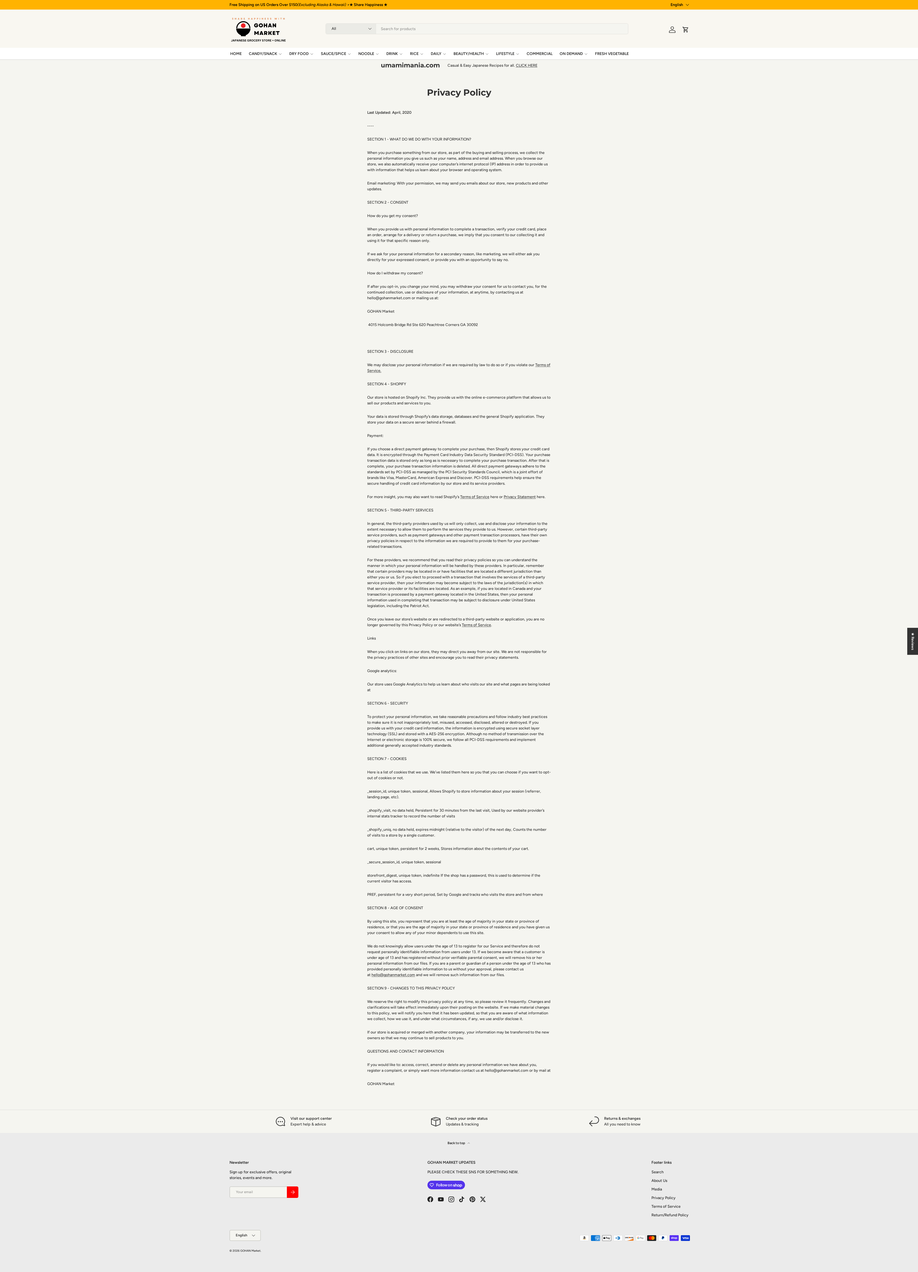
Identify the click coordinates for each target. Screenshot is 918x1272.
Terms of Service (474, 497)
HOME (236, 53)
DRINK (392, 53)
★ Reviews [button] (913, 641)
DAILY (436, 53)
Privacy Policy (663, 1198)
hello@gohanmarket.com (393, 975)
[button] (685, 29)
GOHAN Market (250, 1250)
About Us (659, 1180)
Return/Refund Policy (669, 1215)
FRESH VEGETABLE (612, 53)
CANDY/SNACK (263, 53)
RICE (414, 53)
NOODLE (366, 53)
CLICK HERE (526, 65)
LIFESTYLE (505, 53)
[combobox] (477, 29)
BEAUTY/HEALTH (469, 53)
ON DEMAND (571, 53)
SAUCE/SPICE (333, 53)
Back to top (457, 1143)
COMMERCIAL (539, 53)
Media (656, 1189)
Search (657, 1172)
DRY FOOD (299, 53)
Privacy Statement (520, 497)
